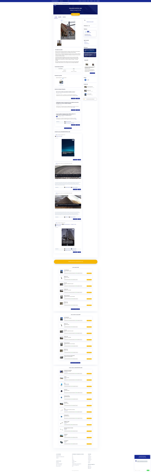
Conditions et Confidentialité (60, 456)
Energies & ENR (74, 461)
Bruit (72, 459)
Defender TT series (73, 224)
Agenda (89, 462)
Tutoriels (89, 460)
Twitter (90, 465)
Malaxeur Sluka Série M (68, 187)
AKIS (56, 134)
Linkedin (90, 468)
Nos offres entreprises (59, 463)
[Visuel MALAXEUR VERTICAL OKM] (68, 30)
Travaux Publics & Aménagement (76, 463)
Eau (72, 456)
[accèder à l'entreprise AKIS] (73, 140)
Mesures (73, 462)
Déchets (73, 460)
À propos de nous (58, 455)
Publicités (57, 462)
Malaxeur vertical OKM (68, 121)
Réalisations (89, 459)
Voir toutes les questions (68, 128)
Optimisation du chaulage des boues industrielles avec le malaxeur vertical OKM (68, 153)
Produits (89, 455)
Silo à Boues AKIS (58, 225)
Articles (89, 461)
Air (72, 455)
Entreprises (89, 456)
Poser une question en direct (88, 35)
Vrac (72, 466)
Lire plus (77, 95)
